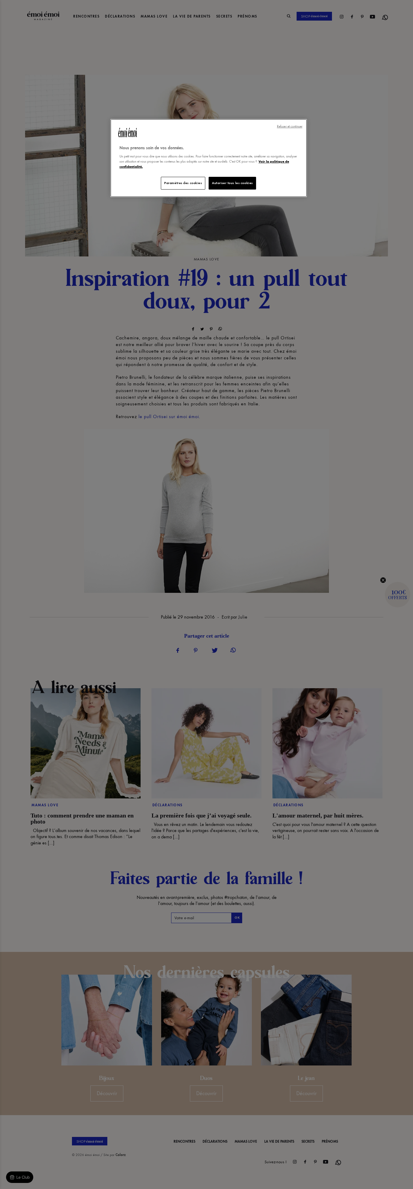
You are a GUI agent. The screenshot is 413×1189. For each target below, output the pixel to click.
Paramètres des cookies (183, 183)
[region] (208, 158)
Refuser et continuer (289, 126)
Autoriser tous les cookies (232, 183)
